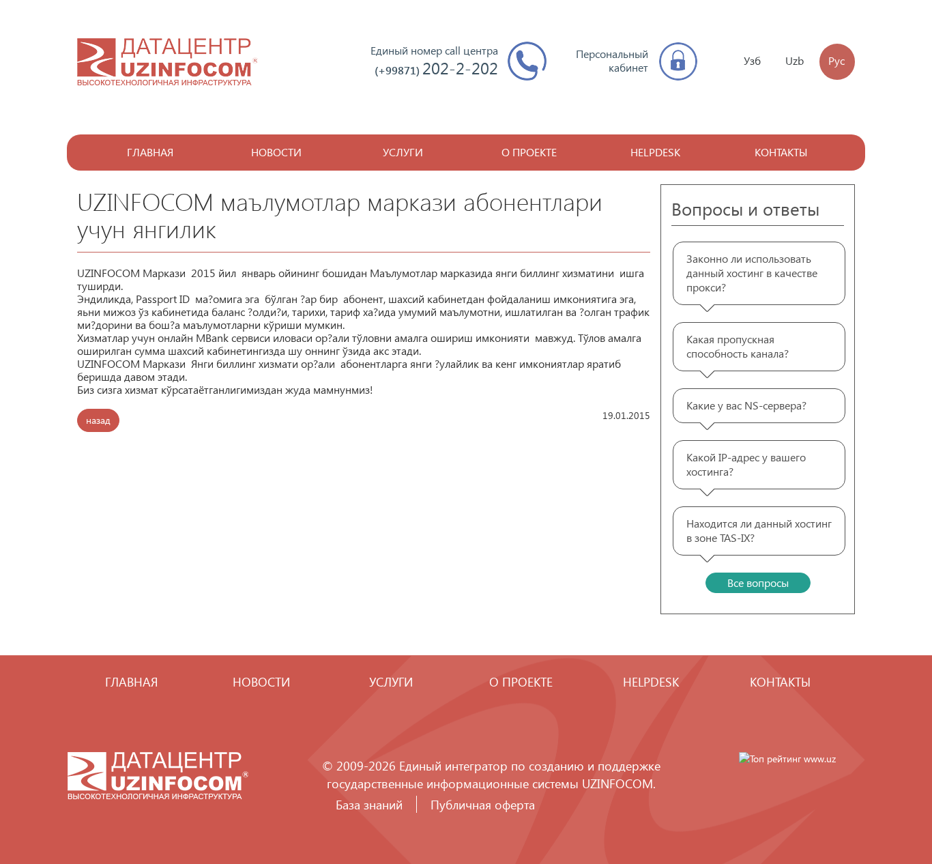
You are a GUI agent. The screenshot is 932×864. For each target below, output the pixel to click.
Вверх (881, 813)
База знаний (369, 804)
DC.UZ (167, 61)
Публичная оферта (483, 804)
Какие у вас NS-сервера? (746, 405)
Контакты (781, 152)
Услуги (403, 152)
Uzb (794, 60)
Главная (150, 152)
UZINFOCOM (617, 783)
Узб (752, 60)
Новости (276, 152)
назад (98, 420)
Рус (836, 60)
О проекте (529, 152)
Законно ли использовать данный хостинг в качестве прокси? (751, 272)
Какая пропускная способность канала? (737, 346)
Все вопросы (758, 582)
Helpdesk (655, 152)
